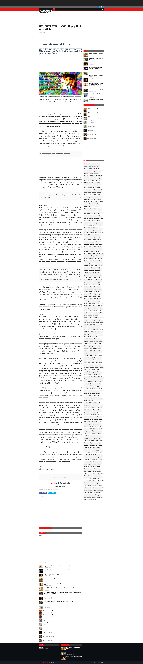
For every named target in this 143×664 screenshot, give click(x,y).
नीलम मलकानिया (94, 303)
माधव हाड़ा (89, 362)
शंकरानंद (91, 428)
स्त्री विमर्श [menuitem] (77, 9)
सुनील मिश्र (93, 473)
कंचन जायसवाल (93, 227)
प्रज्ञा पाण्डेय (85, 319)
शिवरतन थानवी (98, 437)
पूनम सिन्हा (95, 317)
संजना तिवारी (98, 447)
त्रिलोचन (101, 279)
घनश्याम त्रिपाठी (101, 253)
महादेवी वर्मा (85, 359)
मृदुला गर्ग (98, 371)
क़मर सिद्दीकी (85, 499)
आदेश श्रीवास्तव (93, 204)
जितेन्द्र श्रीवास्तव (95, 262)
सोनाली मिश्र (85, 485)
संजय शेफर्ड (98, 449)
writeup (43, 23)
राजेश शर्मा (85, 395)
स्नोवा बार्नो (85, 489)
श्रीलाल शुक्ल (100, 445)
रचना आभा (94, 379)
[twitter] (99, 7)
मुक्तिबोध (85, 369)
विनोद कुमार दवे (91, 416)
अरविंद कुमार (94, 189)
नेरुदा (92, 307)
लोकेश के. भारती (97, 405)
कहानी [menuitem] (57, 9)
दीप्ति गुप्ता (90, 286)
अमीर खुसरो (85, 187)
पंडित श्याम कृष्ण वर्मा (95, 310)
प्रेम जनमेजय (97, 331)
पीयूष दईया (85, 315)
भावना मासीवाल (95, 343)
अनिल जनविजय (96, 173)
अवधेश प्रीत (100, 196)
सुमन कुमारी (94, 475)
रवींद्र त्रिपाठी (93, 383)
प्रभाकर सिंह (90, 324)
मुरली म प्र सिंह (86, 371)
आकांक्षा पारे (85, 203)
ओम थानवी (90, 225)
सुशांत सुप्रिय (89, 480)
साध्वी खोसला (94, 464)
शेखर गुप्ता (90, 442)
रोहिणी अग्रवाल (86, 402)
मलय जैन (85, 357)
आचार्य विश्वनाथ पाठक (86, 204)
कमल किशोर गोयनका (90, 229)
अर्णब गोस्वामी (94, 192)
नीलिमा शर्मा (94, 305)
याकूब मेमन (95, 376)
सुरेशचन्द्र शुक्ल (94, 478)
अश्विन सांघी (85, 201)
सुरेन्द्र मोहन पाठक (100, 476)
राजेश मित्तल (97, 393)
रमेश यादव (85, 383)
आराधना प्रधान (94, 208)
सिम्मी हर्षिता (94, 466)
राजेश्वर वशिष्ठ (89, 395)
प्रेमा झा (100, 333)
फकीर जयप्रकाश (90, 334)
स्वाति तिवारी (85, 490)
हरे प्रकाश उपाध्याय (97, 494)
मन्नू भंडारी (91, 355)
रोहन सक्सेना (96, 400)
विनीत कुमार (94, 414)
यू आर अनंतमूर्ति (100, 376)
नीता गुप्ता (94, 301)
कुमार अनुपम (85, 236)
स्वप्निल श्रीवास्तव (94, 489)
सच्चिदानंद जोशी (101, 454)
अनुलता (95, 178)
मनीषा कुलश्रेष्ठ (95, 352)
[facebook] (97, 7)
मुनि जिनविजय (97, 369)
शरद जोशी (100, 430)
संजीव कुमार (92, 450)
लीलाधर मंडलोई (91, 405)
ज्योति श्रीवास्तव (86, 265)
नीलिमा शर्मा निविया (99, 305)
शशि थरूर (85, 433)
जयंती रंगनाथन (86, 258)
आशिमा (85, 213)
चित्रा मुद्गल (89, 256)
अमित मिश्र (85, 185)
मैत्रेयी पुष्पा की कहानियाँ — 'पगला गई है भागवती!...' (51, 574)
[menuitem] (54, 9)
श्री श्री (96, 445)
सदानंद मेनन (90, 457)
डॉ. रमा (90, 272)
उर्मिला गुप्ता (93, 220)
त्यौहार (46, 489)
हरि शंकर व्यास (90, 492)
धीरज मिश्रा (95, 291)
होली (49, 489)
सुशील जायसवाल (86, 482)
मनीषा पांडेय (85, 353)
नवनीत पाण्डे (85, 296)
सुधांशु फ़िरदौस (89, 471)
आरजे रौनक (89, 208)
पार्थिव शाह (85, 314)
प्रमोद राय (98, 326)
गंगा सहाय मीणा (86, 246)
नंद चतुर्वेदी (90, 293)
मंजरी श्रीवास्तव (100, 345)
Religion (56, 489)
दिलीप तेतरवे (85, 282)
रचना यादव (98, 379)
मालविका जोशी (86, 364)
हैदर (101, 497)
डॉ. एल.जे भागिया (91, 270)
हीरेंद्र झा (85, 497)
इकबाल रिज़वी (90, 215)
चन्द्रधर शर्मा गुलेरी (101, 255)
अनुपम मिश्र (95, 177)
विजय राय (100, 411)
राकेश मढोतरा (100, 388)
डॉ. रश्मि (98, 272)
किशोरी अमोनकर (90, 234)
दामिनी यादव (90, 281)
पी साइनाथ (89, 314)
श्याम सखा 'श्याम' (86, 445)
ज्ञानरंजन (96, 263)
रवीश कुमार (90, 385)
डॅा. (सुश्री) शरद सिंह (97, 267)
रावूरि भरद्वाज (90, 397)
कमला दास (85, 230)
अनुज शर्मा (91, 177)
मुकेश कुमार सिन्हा (86, 367)
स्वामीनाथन (85, 492)
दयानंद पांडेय (85, 281)
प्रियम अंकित (101, 329)
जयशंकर (101, 258)
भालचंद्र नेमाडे (90, 343)
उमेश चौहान (85, 220)
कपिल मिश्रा (97, 227)
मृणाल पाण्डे (94, 371)
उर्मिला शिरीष (98, 220)
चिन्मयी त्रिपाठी (94, 256)
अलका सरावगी (94, 194)
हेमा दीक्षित (98, 497)
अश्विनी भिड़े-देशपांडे (90, 201)
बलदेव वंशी (97, 336)
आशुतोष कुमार (98, 213)
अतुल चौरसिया (100, 168)
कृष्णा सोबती (94, 239)
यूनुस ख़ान (85, 378)
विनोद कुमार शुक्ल (96, 416)
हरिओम (94, 492)
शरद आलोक (96, 430)
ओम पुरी (94, 225)
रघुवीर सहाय (89, 379)
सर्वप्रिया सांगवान (95, 461)
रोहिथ (99, 402)
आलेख (42, 489)
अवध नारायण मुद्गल (86, 196)
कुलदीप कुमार (99, 236)
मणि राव (91, 348)
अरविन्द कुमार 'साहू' (99, 189)
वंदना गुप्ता (101, 405)
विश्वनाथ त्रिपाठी (100, 421)
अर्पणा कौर (89, 194)
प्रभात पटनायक (100, 324)
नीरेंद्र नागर (89, 303)
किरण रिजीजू (101, 232)
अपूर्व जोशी (85, 180)
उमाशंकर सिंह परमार (96, 218)
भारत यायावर (100, 341)
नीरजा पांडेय (85, 303)
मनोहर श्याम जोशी (86, 355)
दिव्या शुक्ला (89, 284)
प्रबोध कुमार (101, 322)
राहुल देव (94, 397)
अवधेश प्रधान (96, 196)
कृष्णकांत (85, 239)
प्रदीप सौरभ (97, 322)
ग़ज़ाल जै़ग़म (94, 499)
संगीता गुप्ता (94, 447)
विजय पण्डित (90, 411)
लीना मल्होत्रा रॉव (86, 405)
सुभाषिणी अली (90, 475)
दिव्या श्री (94, 284)
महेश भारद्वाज (100, 360)
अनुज (88, 177)
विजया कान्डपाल (86, 414)
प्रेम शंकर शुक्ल (86, 333)
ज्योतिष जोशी (91, 265)
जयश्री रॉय (90, 260)
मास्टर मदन (95, 364)
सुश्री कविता (85, 483)
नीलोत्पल (85, 307)
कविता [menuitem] (61, 9)
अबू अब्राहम (93, 180)
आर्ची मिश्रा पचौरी (90, 210)
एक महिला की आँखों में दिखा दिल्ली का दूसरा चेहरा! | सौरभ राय (96, 90)
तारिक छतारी (95, 277)
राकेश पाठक (91, 388)
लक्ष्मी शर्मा (89, 404)
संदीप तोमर (89, 452)
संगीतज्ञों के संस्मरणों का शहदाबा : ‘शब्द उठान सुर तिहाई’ (96, 59)
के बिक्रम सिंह (99, 239)
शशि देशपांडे (89, 433)
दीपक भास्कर (85, 286)
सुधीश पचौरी (98, 471)
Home (40, 6)
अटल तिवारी (90, 168)
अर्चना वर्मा (89, 192)
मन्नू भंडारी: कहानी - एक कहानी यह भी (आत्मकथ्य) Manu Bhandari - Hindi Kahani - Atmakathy (96, 95)
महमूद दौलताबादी (94, 357)
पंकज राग (89, 308)
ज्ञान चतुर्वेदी (92, 263)
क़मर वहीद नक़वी (92, 232)
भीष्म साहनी (100, 343)
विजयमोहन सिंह (91, 412)
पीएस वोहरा (98, 314)
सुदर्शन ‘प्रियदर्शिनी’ (96, 468)
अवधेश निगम (91, 196)
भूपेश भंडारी (85, 345)
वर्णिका (85, 409)
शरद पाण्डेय (85, 431)
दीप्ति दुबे (94, 286)
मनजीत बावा (98, 350)
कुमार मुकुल (90, 236)
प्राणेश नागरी (85, 329)
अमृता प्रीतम (85, 189)
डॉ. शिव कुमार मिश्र (86, 275)
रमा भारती (100, 381)
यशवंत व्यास (85, 376)
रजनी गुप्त (85, 381)
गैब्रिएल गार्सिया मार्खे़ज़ (86, 251)
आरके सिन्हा (85, 208)
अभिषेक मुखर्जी (98, 182)
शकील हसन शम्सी (95, 428)
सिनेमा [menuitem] (82, 9)
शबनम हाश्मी (100, 428)
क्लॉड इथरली (92, 244)
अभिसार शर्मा (85, 184)
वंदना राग (89, 407)
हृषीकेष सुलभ (89, 497)
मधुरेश (94, 350)
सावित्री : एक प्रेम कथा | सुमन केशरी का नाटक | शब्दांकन (52, 578)
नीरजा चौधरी (98, 301)
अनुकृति (85, 177)
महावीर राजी (90, 359)
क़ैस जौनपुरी (90, 499)
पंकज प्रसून (85, 308)
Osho (54, 489)
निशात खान (85, 301)
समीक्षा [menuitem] (65, 9)
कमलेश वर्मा (89, 230)
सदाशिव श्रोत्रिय (99, 457)
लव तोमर (93, 404)
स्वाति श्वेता (95, 490)
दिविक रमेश (90, 282)
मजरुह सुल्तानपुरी (86, 348)
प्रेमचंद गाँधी (96, 333)
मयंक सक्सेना (100, 355)
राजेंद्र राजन (101, 390)
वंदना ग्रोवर (85, 407)
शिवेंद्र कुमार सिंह (98, 438)
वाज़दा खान (92, 409)
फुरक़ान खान (85, 336)
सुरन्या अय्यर (90, 476)
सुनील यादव (97, 473)
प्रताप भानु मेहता (90, 319)
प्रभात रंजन (85, 326)
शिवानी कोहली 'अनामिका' (87, 438)
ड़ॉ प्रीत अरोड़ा (85, 267)
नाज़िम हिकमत (94, 296)
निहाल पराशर (89, 301)
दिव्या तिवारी (98, 282)
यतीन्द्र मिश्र (95, 374)
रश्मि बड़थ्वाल (89, 386)
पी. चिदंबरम (93, 314)
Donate (43, 6)
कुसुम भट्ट (85, 237)
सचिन (89, 454)
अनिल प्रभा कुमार (86, 175)
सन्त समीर (85, 459)
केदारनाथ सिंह (95, 241)
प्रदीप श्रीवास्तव (93, 322)
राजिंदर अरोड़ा (97, 390)
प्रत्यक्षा (85, 322)
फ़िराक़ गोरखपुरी (100, 334)
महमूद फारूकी (99, 357)
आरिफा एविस (99, 208)
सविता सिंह (85, 464)
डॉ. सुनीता (91, 275)
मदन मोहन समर (86, 350)
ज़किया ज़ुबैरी (99, 260)
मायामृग (93, 362)
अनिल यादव (91, 175)
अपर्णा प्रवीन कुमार (99, 178)
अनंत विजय (89, 170)
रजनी (101, 379)
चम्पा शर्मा (85, 256)
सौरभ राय (98, 487)
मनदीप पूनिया (85, 352)
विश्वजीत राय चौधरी (90, 421)
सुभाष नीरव (85, 475)
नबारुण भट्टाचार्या (99, 293)
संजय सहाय (85, 450)
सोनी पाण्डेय (100, 485)
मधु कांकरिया (90, 350)
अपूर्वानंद (89, 180)
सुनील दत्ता (89, 473)
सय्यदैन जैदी (101, 459)
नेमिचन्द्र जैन (89, 307)
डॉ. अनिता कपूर (86, 270)
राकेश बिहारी (95, 388)
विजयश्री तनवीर (96, 412)
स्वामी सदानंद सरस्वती (100, 490)
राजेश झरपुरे (89, 393)
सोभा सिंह (89, 487)
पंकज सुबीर (85, 310)
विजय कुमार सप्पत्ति (98, 409)
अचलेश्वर (89, 166)
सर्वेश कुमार (100, 461)
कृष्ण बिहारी (98, 237)
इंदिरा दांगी (85, 215)
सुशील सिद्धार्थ (91, 482)
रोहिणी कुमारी (90, 402)
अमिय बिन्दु (98, 185)
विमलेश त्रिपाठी (96, 419)
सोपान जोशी (85, 487)
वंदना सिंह (93, 407)
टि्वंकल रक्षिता (96, 265)
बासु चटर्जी (95, 338)
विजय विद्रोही (85, 412)
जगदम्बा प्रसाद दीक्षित (99, 256)
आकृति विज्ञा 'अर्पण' (91, 203)
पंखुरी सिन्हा (89, 310)
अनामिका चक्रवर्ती (86, 173)
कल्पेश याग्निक (94, 230)
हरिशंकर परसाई (86, 494)
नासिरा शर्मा (85, 298)
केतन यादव (90, 241)
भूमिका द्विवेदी (90, 345)
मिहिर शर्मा (99, 364)
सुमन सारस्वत (85, 476)
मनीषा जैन (100, 352)
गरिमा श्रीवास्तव (94, 246)
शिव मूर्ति (85, 437)
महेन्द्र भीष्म (85, 360)
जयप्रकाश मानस (97, 258)
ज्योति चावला (100, 263)
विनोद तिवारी (101, 416)
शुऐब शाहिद (97, 440)
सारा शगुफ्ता (99, 464)
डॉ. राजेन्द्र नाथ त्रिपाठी (86, 274)
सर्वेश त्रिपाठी (85, 463)
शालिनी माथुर (99, 433)
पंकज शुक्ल (97, 308)
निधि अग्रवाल (99, 298)
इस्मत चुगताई (98, 215)
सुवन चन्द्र (98, 478)
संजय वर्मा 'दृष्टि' (94, 449)
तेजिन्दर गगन (93, 279)
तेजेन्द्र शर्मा (97, 279)
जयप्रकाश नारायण (91, 258)
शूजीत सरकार (85, 442)
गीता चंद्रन (101, 248)
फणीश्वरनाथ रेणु (95, 334)
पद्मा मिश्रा (100, 310)
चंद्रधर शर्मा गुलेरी (90, 255)
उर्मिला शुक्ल (85, 222)
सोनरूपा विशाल (97, 483)
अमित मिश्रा (89, 185)
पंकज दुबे (100, 307)
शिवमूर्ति (94, 437)
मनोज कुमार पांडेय (95, 353)
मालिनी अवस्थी (91, 364)
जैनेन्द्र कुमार (99, 262)
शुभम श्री (101, 440)
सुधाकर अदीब (94, 471)
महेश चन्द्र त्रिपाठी (95, 360)
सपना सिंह (89, 459)
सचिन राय (96, 454)
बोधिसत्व (99, 338)
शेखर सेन (94, 442)
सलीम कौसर (94, 463)
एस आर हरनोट (86, 225)
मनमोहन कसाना (91, 352)
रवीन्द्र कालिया (98, 383)
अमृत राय (94, 187)
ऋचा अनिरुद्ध (100, 222)
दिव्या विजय (85, 284)
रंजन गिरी (98, 378)
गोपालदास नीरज (93, 251)
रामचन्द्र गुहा (85, 397)
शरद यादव (89, 431)
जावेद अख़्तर (90, 262)
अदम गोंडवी (85, 170)
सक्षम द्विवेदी (85, 454)
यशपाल (99, 374)
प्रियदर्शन (97, 329)
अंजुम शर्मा (98, 163)
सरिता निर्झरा (90, 461)
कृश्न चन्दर (89, 237)
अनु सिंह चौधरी (100, 175)
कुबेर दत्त (99, 234)
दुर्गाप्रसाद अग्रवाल (86, 288)
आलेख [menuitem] (86, 9)
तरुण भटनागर (95, 275)
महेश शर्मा (85, 362)
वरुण (101, 407)
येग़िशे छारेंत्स (89, 378)
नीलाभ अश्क (85, 305)
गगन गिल (90, 246)
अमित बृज (99, 184)
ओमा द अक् (85, 227)
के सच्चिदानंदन (86, 241)
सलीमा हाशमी (99, 463)
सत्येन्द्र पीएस (85, 457)
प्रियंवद (94, 329)
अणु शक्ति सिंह (95, 168)
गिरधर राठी (99, 246)
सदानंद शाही (94, 457)
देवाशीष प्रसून (95, 289)
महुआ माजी (94, 359)
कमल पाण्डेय (100, 229)
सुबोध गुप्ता (102, 473)
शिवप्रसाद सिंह (89, 437)
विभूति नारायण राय (86, 419)
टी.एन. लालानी (100, 265)
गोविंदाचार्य (85, 253)
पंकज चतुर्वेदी (96, 307)
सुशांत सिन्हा (85, 480)
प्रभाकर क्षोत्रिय (86, 324)
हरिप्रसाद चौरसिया (98, 492)
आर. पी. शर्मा (94, 206)
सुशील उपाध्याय (95, 480)
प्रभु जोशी (94, 326)
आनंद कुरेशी (97, 204)
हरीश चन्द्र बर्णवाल (91, 494)
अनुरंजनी (88, 178)
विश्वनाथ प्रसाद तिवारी (86, 423)
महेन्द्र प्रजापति (99, 359)
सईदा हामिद (99, 452)
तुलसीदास (85, 279)
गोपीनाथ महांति (98, 251)
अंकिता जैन (85, 163)
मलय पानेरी (89, 357)
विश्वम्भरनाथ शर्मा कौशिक (94, 423)
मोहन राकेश (85, 374)
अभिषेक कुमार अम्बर (91, 182)
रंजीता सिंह (101, 378)
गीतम (98, 248)
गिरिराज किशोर (86, 248)
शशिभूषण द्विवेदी (94, 433)
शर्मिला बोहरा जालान (95, 431)
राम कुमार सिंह (94, 395)
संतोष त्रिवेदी (97, 450)
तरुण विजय (100, 275)
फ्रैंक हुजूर (89, 336)
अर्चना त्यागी (85, 192)
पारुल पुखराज (100, 312)
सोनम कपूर (92, 483)
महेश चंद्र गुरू (89, 360)
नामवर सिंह (99, 296)
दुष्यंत (90, 288)
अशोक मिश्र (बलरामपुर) (87, 199)
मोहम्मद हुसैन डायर (90, 374)
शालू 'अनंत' (85, 435)
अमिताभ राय (93, 185)
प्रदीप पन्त (88, 322)
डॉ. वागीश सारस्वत (93, 274)
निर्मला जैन (93, 300)
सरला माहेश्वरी (85, 461)
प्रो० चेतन (85, 334)
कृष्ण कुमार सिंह (93, 237)
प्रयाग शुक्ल (85, 327)
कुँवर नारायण (95, 234)
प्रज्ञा (102, 317)
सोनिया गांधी (89, 485)
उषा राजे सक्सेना (90, 222)
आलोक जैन (95, 210)
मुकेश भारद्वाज (101, 367)
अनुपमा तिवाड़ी (100, 177)
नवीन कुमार (90, 296)
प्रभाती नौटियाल (90, 326)
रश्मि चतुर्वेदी (94, 385)
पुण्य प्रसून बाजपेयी (95, 315)
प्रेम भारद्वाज (101, 331)
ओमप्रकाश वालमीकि (99, 225)
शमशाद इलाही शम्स (86, 430)
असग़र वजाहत (96, 201)
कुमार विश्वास (94, 236)
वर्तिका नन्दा (88, 409)
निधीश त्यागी (85, 300)
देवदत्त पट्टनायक (99, 288)
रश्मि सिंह (98, 386)
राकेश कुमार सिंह (86, 388)
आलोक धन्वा (99, 210)
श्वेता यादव (85, 447)
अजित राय (98, 166)
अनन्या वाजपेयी (101, 170)
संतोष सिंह (101, 450)
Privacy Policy (47, 6)
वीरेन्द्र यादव (99, 426)
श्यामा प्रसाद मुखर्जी (92, 445)
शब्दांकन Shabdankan (60, 477)
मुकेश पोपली (96, 367)
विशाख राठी (85, 421)
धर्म (48, 489)
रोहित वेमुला (95, 402)
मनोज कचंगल (90, 353)
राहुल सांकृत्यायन (99, 397)
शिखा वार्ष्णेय (89, 435)
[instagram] (101, 7)
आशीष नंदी (93, 213)
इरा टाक (94, 215)
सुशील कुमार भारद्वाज (100, 480)
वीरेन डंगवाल (95, 426)
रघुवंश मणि (85, 379)
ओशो (44, 489)
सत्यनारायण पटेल (100, 456)
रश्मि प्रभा (85, 386)
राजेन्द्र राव (85, 393)
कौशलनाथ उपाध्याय (86, 244)
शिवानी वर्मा (93, 438)
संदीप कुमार (85, 452)
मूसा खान (90, 371)
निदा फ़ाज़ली (94, 298)
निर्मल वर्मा (89, 300)
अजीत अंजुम (85, 168)
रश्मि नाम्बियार (99, 385)
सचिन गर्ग (92, 454)
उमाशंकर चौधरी (91, 218)
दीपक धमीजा (98, 284)
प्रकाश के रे (99, 317)
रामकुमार (99, 395)
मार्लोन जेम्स (96, 362)
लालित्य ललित (97, 404)
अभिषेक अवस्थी (86, 182)
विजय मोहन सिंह (95, 411)
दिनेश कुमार (94, 281)
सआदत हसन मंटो (95, 452)
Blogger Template (45, 662)
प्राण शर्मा (99, 327)
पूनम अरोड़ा (91, 317)
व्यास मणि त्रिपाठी (86, 428)
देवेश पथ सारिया (86, 291)
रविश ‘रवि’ (89, 383)
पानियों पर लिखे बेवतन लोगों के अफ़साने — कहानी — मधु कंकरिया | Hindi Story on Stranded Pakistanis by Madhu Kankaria (62, 584)
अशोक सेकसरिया (99, 199)
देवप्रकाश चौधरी (86, 289)
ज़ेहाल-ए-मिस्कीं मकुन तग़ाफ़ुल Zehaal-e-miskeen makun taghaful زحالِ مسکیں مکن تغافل (58, 601)
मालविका (100, 362)
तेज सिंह (89, 279)
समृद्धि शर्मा (97, 459)
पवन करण (91, 312)
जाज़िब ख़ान (85, 262)
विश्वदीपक (95, 421)
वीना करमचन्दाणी (86, 426)
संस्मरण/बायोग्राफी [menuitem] (71, 9)
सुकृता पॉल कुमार (86, 468)
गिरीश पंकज (90, 248)
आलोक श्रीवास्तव (96, 211)
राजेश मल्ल (93, 393)
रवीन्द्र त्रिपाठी (85, 385)
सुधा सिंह (85, 471)
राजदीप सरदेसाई (92, 390)
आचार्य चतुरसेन (97, 203)
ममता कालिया (95, 355)
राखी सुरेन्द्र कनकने (86, 390)
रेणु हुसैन (93, 400)
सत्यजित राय (90, 456)
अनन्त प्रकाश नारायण (95, 170)
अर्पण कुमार (85, 194)
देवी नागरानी (100, 289)
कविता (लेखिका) (86, 232)
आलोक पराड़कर (86, 211)
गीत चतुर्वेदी (94, 248)
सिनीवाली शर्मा (90, 466)
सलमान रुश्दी (90, 463)
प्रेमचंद (93, 333)
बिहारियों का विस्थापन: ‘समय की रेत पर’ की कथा (51, 606)
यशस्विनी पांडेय (90, 376)
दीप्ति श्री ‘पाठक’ (98, 286)
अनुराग (92, 178)
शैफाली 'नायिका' (98, 442)
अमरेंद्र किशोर (90, 184)
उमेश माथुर (89, 220)
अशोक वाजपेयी (93, 199)
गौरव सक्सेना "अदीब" (95, 253)
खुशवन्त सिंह (100, 244)
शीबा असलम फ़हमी (91, 440)
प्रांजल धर (95, 327)
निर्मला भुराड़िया (98, 300)
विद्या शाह (91, 414)
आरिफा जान (85, 210)
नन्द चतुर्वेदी (94, 293)
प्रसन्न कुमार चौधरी (90, 327)
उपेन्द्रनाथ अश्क (86, 218)
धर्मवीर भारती (91, 291)
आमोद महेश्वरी (86, 206)
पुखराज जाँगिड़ (90, 315)
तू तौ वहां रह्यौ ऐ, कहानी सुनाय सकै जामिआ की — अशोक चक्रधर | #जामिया (55, 597)
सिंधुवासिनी (85, 466)
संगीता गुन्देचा (89, 447)
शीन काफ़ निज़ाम (86, 440)
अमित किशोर (94, 184)
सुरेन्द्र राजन (85, 478)
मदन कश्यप (99, 348)
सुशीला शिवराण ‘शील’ (97, 482)
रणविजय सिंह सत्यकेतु (90, 381)
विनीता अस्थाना (99, 414)
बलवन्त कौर (90, 338)
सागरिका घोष (89, 464)
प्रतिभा (99, 319)
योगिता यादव (93, 378)
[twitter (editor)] (103, 7)
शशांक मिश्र (100, 431)
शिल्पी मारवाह (98, 435)
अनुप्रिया (85, 178)
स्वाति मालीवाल (90, 490)
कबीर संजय (85, 229)
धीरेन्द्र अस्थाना (85, 293)
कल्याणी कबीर (99, 230)
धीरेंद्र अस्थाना (99, 291)
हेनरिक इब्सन (93, 497)
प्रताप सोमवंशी (95, 319)
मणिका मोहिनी (95, 348)
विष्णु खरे (99, 423)
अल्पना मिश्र (98, 194)
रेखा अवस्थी (85, 400)
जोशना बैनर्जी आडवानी (87, 263)
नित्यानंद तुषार (90, 298)
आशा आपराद (101, 211)
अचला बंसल (85, 166)
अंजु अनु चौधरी (94, 163)
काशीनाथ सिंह (97, 232)
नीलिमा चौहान (90, 305)
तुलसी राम (100, 277)
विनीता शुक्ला (85, 416)
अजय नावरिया (93, 166)
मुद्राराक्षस (93, 369)
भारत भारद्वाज (96, 341)
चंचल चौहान (85, 255)
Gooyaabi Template (57, 662)
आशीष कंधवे (88, 213)
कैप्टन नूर (99, 241)
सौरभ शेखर (102, 487)
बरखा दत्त (93, 336)
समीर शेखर (93, 459)
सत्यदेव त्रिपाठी (95, 456)
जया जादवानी (94, 260)
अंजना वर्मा (89, 163)
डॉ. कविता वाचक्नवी (97, 270)
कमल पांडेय (96, 229)
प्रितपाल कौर (89, 329)
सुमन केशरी (98, 475)
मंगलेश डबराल (95, 345)
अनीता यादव (95, 175)
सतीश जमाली (85, 456)
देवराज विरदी (91, 289)
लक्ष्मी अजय (85, 404)
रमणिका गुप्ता (96, 381)
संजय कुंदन (85, 449)
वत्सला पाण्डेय (97, 407)
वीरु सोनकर (91, 426)
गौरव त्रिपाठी (89, 253)
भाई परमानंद (91, 341)
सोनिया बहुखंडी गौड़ (95, 485)
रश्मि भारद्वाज (94, 386)
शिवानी (102, 437)
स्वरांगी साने (99, 489)
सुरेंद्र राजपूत (94, 476)
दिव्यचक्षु (94, 282)
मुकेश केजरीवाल (92, 367)
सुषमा (89, 483)
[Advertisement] (71, 2)
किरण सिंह (85, 234)
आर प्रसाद (90, 206)
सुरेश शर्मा (89, 478)
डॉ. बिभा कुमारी (86, 272)
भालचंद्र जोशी (85, 343)
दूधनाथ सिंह (94, 288)
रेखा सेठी (89, 400)
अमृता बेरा (89, 189)
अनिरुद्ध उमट (91, 173)
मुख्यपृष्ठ (40, 23)
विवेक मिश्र (100, 419)
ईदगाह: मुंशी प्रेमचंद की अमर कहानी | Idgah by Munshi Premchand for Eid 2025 (57, 569)
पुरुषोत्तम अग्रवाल (86, 317)
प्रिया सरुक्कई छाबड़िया (87, 331)
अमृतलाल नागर (98, 187)
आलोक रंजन (91, 211)
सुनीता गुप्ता (85, 473)
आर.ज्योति (98, 206)
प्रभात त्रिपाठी (95, 324)
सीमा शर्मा (98, 466)
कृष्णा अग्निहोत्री (89, 239)
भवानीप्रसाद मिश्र (86, 341)
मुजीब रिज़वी (89, 369)
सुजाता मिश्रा (91, 468)
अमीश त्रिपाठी (90, 187)
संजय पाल (89, 449)
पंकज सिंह (101, 308)
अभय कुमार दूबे (98, 180)
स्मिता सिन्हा (89, 489)
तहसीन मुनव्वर (91, 277)
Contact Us (102, 662)
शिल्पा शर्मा (94, 435)
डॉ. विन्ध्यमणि (98, 274)
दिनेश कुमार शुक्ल (99, 281)
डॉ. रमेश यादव (94, 272)
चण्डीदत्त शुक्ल (96, 255)
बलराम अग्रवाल (86, 338)
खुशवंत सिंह (96, 244)
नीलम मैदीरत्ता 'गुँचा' (100, 303)
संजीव (89, 450)
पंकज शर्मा (93, 308)
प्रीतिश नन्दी (92, 331)
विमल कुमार (91, 419)
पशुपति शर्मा (95, 312)
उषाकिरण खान (95, 222)
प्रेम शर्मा (90, 333)
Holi (51, 489)
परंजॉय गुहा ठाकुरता (86, 312)
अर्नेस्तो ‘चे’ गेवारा (99, 192)
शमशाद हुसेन (91, 430)
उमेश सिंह (102, 218)
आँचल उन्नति (101, 201)
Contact (52, 6)
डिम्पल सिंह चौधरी (91, 267)
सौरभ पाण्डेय (93, 487)
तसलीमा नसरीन (86, 277)
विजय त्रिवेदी (85, 411)
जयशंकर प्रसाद (86, 260)
